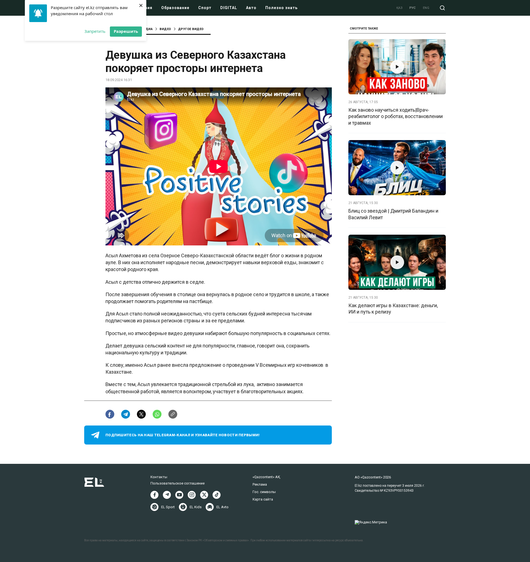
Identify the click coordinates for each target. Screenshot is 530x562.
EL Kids (196, 507)
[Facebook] (154, 495)
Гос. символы (264, 492)
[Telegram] (167, 495)
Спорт (204, 8)
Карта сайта (263, 499)
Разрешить (126, 31)
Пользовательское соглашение (177, 483)
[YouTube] (179, 495)
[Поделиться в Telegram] (125, 414)
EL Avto (222, 507)
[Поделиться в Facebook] (109, 414)
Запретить (94, 31)
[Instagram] (192, 495)
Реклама (260, 484)
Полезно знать (281, 8)
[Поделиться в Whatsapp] (157, 414)
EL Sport (168, 507)
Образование (175, 8)
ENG (426, 8)
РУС (412, 8)
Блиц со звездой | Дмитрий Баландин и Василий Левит (393, 214)
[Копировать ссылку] (172, 414)
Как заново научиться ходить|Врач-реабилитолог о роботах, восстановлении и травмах (395, 116)
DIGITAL (228, 8)
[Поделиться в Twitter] (141, 414)
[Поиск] (442, 7)
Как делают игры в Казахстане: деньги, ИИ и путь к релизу (393, 309)
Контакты (158, 477)
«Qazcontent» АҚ (266, 477)
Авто (251, 8)
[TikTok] (217, 495)
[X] (204, 495)
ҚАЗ (399, 8)
